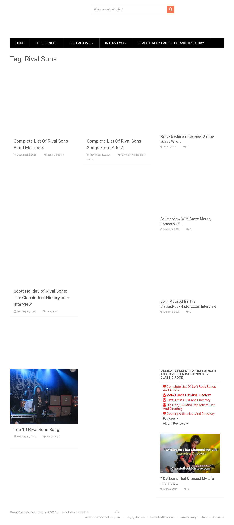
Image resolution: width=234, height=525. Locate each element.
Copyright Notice (135, 517)
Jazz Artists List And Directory (188, 400)
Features (170, 418)
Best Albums (80, 43)
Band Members (56, 154)
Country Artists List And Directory (190, 413)
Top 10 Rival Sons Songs (38, 429)
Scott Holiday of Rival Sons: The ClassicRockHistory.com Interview (41, 298)
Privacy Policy (188, 517)
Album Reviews (174, 423)
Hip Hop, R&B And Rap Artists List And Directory (189, 407)
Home (20, 43)
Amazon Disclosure (212, 517)
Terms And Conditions (163, 517)
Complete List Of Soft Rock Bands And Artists (189, 388)
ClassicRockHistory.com (23, 512)
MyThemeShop (80, 512)
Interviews (115, 43)
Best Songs (46, 43)
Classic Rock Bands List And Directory (171, 43)
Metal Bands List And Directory (188, 395)
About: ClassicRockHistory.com (103, 517)
